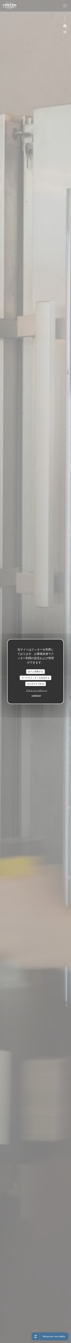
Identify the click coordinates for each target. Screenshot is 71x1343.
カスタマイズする (35, 684)
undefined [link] (36, 695)
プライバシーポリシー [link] (36, 690)
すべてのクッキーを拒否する (36, 677)
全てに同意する (35, 671)
